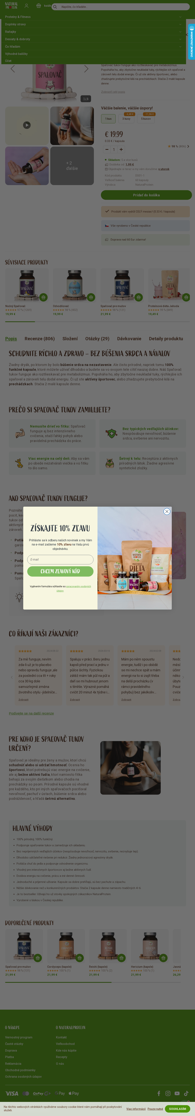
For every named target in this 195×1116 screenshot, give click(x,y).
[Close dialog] (167, 511)
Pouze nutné (155, 1108)
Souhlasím (177, 1109)
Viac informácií (136, 1108)
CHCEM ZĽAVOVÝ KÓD (60, 571)
